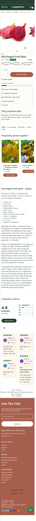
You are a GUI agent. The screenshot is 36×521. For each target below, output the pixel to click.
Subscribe (17, 424)
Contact (3, 482)
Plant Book (4, 462)
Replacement (9, 101)
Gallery (3, 127)
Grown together (11, 127)
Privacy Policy (5, 480)
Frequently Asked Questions (9, 457)
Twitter (3, 450)
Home (2, 12)
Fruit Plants (15, 12)
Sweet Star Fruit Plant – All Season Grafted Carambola (10, 167)
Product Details (10, 93)
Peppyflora (19, 396)
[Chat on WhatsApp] (30, 509)
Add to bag (21, 74)
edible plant (29, 244)
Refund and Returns (6, 475)
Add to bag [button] (10, 175)
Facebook (4, 445)
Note (6, 105)
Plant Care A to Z (6, 436)
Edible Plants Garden (12, 392)
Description (21, 127)
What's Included (11, 89)
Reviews (29, 127)
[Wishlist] (16, 142)
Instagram (4, 448)
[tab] (3, 127)
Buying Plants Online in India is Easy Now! (13, 434)
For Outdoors (18, 394)
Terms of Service (6, 477)
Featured (8, 12)
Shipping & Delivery (12, 97)
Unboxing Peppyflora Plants (9, 460)
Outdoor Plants (29, 392)
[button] (31, 7)
